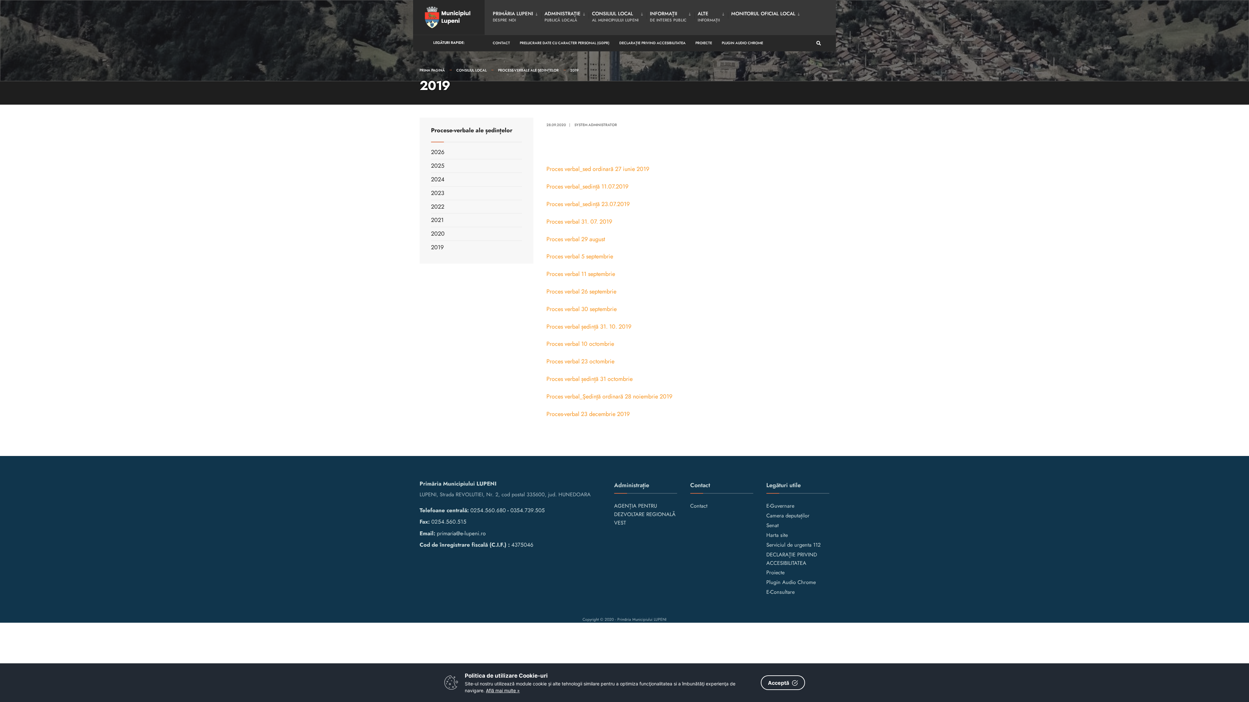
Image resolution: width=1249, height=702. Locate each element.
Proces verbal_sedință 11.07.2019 (587, 186)
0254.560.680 (488, 510)
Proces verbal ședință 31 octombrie (589, 379)
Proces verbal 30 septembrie (581, 309)
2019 (574, 70)
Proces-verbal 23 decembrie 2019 (588, 414)
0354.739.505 (527, 510)
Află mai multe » (503, 690)
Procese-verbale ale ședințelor (528, 70)
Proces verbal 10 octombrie (580, 344)
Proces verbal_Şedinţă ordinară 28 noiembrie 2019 (609, 396)
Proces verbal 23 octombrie (581, 361)
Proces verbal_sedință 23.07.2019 (588, 204)
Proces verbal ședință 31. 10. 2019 (588, 326)
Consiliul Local (471, 70)
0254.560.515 (448, 522)
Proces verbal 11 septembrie (581, 274)
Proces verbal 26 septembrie (581, 291)
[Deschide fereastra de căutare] (819, 43)
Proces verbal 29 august (575, 239)
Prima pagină (432, 70)
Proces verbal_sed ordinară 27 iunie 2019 (597, 169)
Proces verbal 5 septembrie (579, 256)
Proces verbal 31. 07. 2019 (579, 221)
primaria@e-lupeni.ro (461, 533)
